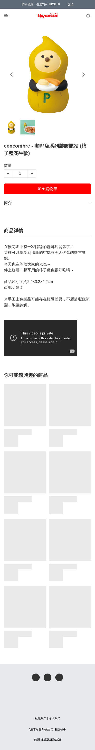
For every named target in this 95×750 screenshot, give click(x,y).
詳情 (71, 4)
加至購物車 (47, 189)
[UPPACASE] (47, 15)
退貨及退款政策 (51, 739)
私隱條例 (60, 729)
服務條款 (44, 729)
